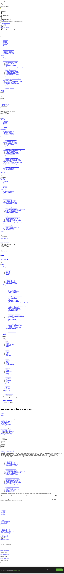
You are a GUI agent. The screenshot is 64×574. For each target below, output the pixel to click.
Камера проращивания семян (12, 76)
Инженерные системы (5, 521)
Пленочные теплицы (7, 57)
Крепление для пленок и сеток (12, 85)
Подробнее (2, 452)
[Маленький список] (0, 435)
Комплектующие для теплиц (9, 82)
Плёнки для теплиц (4, 522)
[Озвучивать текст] (1, 16)
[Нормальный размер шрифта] (1, 3)
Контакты (2, 91)
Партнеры (5, 41)
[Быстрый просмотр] (0, 447)
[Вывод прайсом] (2, 437)
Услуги (2, 90)
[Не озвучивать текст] (1, 18)
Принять (59, 569)
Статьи (2, 515)
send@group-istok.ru (4, 554)
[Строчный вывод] (1, 437)
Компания (2, 38)
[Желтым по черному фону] (0, 9)
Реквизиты (5, 43)
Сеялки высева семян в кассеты (12, 72)
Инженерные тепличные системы (10, 61)
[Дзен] (33, 34)
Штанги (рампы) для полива (12, 71)
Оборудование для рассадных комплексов (12, 69)
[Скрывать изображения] (1, 14)
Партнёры (2, 512)
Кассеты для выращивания (9, 87)
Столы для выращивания (8, 52)
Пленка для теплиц (7, 80)
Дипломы (5, 45)
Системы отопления (10, 63)
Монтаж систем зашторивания (7, 531)
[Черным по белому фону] (0, 7)
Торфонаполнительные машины (12, 74)
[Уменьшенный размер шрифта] (1, 2)
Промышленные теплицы (8, 50)
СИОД (7, 64)
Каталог (2, 55)
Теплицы (2, 520)
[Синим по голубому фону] (0, 10)
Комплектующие (4, 524)
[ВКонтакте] (30, 34)
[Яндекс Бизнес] (28, 34)
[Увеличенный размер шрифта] (1, 5)
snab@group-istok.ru (4, 558)
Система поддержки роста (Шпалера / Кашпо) (15, 67)
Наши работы (3, 48)
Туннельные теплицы (7, 51)
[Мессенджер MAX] (36, 34)
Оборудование (3, 523)
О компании (5, 40)
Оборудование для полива (11, 66)
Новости (5, 44)
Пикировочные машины (11, 73)
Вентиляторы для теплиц (11, 65)
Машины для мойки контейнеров (13, 78)
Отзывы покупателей (5, 533)
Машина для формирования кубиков (13, 79)
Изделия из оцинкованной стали (12, 83)
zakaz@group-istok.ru (4, 27)
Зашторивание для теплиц (8, 53)
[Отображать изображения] (1, 12)
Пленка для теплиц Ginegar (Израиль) (14, 81)
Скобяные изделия (9, 84)
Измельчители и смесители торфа (13, 75)
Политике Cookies (17, 570)
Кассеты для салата (10, 88)
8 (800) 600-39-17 (6, 23)
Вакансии (5, 42)
